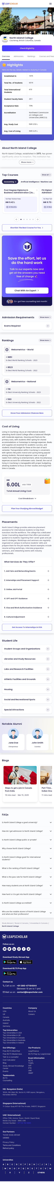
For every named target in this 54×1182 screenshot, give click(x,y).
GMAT (30, 1073)
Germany (6, 1026)
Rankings (31, 56)
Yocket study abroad (11, 1135)
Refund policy (8, 1148)
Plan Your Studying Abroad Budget (27, 508)
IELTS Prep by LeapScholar (39, 1054)
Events (5, 1071)
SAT (30, 1065)
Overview (6, 56)
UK (4, 1014)
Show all (45, 175)
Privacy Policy (8, 1142)
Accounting (10, 182)
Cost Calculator (9, 1060)
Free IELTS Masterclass (12, 1054)
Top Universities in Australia (14, 1040)
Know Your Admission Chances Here (27, 413)
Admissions (18, 56)
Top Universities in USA (12, 1033)
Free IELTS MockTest (11, 1051)
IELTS (5, 1078)
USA (4, 1011)
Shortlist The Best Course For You (25, 227)
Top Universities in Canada (14, 1038)
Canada (6, 1017)
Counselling (7, 1080)
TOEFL (31, 1063)
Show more (44, 317)
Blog (4, 1063)
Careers (31, 1014)
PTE (30, 1068)
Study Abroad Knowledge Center (13, 1067)
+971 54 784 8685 (24, 1123)
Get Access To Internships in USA (27, 627)
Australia (6, 1020)
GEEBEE (6, 1138)
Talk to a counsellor (11, 1057)
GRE (30, 1070)
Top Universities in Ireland (13, 1043)
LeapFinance (33, 1051)
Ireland (5, 1023)
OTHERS (41, 1172)
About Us (32, 1011)
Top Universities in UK (12, 1035)
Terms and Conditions (12, 1145)
